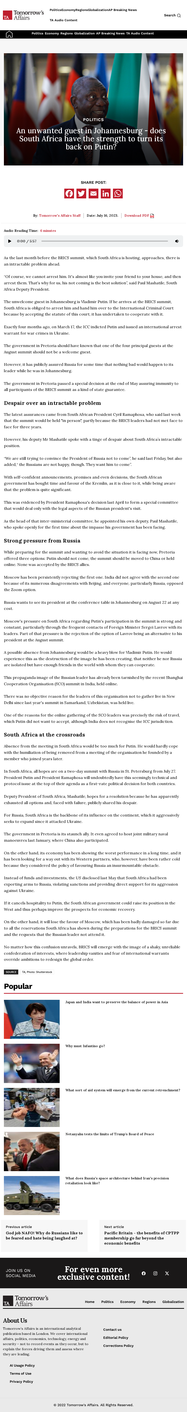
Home (89, 1302)
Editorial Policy (115, 1338)
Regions (66, 33)
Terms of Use (20, 1373)
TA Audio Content (140, 33)
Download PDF (137, 215)
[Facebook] (69, 193)
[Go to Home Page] (9, 34)
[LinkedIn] (106, 193)
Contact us (112, 1329)
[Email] (93, 193)
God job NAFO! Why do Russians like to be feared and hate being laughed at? (44, 1235)
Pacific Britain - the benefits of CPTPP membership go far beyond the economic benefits (141, 1238)
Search (170, 15)
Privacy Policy (21, 1381)
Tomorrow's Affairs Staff (60, 215)
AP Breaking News (110, 33)
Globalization (84, 33)
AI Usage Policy (22, 1365)
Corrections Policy (118, 1346)
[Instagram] (155, 1273)
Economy (52, 33)
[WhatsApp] (118, 193)
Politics (37, 33)
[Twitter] (81, 193)
